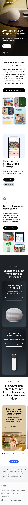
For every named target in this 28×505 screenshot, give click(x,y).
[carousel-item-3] (6, 453)
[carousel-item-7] (13, 453)
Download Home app (12, 493)
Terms (3, 493)
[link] (6, 46)
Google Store (15, 490)
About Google (5, 490)
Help (5, 500)
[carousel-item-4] (8, 453)
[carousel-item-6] (11, 453)
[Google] (4, 486)
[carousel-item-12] (22, 453)
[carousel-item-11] (20, 453)
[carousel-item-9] (17, 453)
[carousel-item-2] (4, 453)
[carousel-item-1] (2, 453)
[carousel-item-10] (18, 453)
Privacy (23, 490)
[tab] (3, 52)
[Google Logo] (8, 2)
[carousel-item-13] (24, 453)
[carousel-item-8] (15, 453)
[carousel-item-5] (9, 453)
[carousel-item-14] (26, 453)
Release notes (5, 496)
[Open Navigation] (25, 2)
